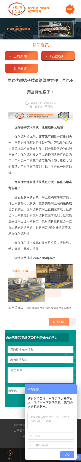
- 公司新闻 (18, 56)
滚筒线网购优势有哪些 (58, 308)
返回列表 (59, 322)
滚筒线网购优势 (36, 308)
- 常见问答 (18, 68)
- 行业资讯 (54, 56)
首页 (10, 458)
